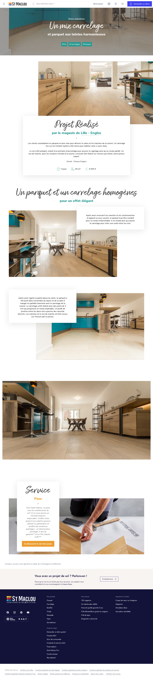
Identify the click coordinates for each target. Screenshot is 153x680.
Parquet (49, 600)
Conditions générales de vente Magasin (47, 670)
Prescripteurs (51, 646)
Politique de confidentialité (80, 674)
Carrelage (50, 604)
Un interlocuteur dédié (89, 604)
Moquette (50, 615)
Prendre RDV (51, 635)
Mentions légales (43, 674)
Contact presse (52, 654)
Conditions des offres (26, 670)
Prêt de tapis (85, 615)
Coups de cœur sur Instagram (126, 600)
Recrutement (51, 657)
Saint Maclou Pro (53, 650)
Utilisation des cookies (113, 674)
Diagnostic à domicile (89, 619)
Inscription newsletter (123, 611)
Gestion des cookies (97, 674)
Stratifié (49, 608)
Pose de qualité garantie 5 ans (92, 608)
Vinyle (49, 611)
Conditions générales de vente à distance (74, 670)
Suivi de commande (54, 639)
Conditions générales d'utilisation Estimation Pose (20, 674)
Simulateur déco (121, 608)
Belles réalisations (26, 10)
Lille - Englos (91, 133)
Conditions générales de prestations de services (104, 670)
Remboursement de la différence (60, 674)
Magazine (14, 10)
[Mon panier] (122, 4)
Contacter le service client (56, 643)
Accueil (6, 10)
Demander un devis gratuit (56, 632)
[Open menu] (4, 4)
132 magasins (86, 600)
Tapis (49, 619)
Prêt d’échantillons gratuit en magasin (94, 611)
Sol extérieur (51, 622)
